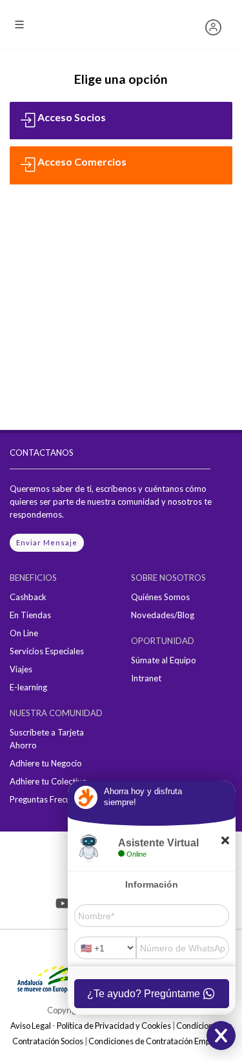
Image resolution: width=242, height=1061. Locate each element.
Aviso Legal (30, 1025)
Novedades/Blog (162, 615)
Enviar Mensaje (46, 542)
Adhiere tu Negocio (46, 763)
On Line (24, 633)
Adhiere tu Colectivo (48, 781)
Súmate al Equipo (163, 660)
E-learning (28, 687)
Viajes (21, 669)
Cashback (28, 597)
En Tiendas (30, 615)
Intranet (146, 678)
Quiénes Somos (160, 597)
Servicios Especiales (47, 651)
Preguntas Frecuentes (50, 799)
